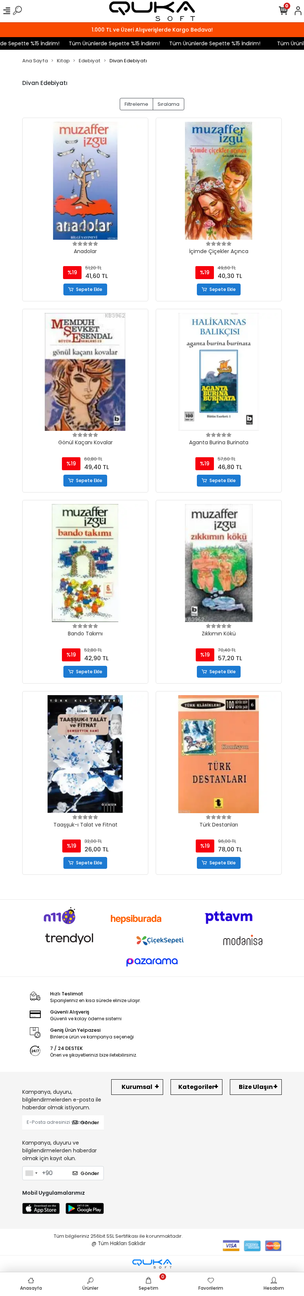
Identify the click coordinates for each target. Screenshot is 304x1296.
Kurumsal (137, 1087)
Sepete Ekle (89, 289)
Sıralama (168, 104)
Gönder (89, 1122)
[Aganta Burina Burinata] (219, 372)
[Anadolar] (85, 181)
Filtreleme (136, 104)
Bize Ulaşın (256, 1087)
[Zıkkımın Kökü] (219, 563)
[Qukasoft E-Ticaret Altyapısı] (152, 1264)
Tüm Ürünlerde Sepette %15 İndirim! (103, 43)
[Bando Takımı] (85, 563)
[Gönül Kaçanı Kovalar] (85, 372)
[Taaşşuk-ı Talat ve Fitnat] (85, 754)
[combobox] (31, 1173)
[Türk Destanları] (219, 754)
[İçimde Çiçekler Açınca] (219, 181)
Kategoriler (196, 1087)
